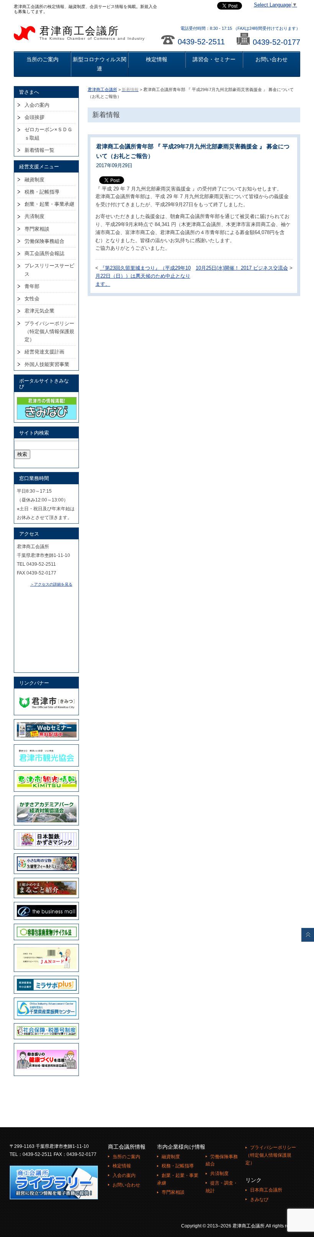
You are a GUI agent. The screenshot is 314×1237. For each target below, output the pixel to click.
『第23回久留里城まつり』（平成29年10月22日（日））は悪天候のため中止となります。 (143, 276)
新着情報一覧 (39, 150)
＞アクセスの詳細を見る (51, 584)
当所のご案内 (42, 59)
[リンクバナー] (46, 695)
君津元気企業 (39, 311)
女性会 (32, 298)
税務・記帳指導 (42, 192)
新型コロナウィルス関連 (99, 63)
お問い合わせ (271, 59)
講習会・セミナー (214, 59)
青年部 (32, 286)
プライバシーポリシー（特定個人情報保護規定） (49, 332)
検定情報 (156, 59)
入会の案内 (37, 105)
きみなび (259, 1199)
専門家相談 (37, 229)
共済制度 (34, 216)
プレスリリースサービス (49, 270)
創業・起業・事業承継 (49, 204)
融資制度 (34, 179)
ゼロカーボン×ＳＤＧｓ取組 (48, 133)
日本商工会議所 (266, 1190)
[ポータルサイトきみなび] (46, 399)
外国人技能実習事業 (47, 364)
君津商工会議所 (92, 33)
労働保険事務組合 (44, 241)
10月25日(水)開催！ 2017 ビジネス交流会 (242, 268)
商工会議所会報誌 (44, 253)
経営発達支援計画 (44, 352)
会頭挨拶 (34, 117)
